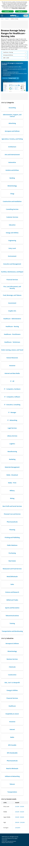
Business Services (12, 659)
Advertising (12, 123)
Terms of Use (4, 839)
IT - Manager (12, 412)
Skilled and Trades (12, 600)
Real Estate (12, 561)
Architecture (12, 147)
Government (12, 303)
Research (7, 18)
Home (2, 18)
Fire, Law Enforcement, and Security (12, 287)
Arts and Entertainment (12, 154)
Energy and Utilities (12, 233)
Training (12, 623)
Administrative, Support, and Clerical (12, 115)
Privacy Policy (15, 8)
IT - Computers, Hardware (12, 389)
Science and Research (12, 592)
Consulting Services (12, 209)
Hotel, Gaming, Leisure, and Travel (12, 350)
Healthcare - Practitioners (12, 334)
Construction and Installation (12, 201)
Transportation (12, 792)
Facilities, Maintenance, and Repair (12, 272)
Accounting (12, 108)
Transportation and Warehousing (12, 631)
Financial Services (12, 279)
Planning (12, 530)
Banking (12, 178)
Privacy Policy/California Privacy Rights (9, 838)
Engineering (12, 240)
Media (12, 737)
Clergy (12, 194)
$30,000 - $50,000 (19, 812)
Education (12, 225)
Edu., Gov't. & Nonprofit (12, 682)
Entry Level (12, 248)
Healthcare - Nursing (12, 326)
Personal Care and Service (12, 514)
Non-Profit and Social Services (12, 506)
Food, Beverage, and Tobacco (12, 295)
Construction (12, 675)
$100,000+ (17, 827)
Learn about (5, 78)
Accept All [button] (7, 11)
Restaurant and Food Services (12, 569)
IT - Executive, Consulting (12, 405)
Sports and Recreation (12, 608)
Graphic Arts (12, 311)
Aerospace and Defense (12, 131)
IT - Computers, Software (12, 397)
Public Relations (12, 545)
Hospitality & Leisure (12, 714)
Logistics (12, 444)
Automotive (12, 162)
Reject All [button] (20, 11)
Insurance (12, 365)
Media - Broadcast (12, 475)
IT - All (12, 381)
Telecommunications (12, 615)
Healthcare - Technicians (12, 342)
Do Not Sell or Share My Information (9, 841)
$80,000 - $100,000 (20, 822)
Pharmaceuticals (12, 522)
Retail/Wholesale (12, 576)
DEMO (25, 15)
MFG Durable (12, 745)
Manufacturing (12, 451)
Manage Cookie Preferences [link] (7, 842)
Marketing (12, 459)
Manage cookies (22, 8)
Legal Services (12, 428)
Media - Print (12, 483)
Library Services (12, 436)
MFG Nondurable (12, 753)
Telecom (12, 784)
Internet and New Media (12, 373)
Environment (12, 256)
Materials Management (12, 467)
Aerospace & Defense (12, 643)
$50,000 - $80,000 (19, 817)
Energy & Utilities (12, 690)
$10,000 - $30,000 (19, 806)
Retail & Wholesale (12, 768)
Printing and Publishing (12, 537)
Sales (12, 584)
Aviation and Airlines (12, 170)
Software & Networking (12, 776)
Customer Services (12, 217)
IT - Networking (12, 420)
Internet (12, 729)
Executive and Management (12, 264)
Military (12, 490)
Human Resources (12, 358)
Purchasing (12, 553)
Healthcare (12, 706)
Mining (12, 498)
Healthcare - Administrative (12, 319)
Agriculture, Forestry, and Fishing (12, 139)
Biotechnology (12, 186)
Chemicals (12, 667)
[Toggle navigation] (2, 16)
